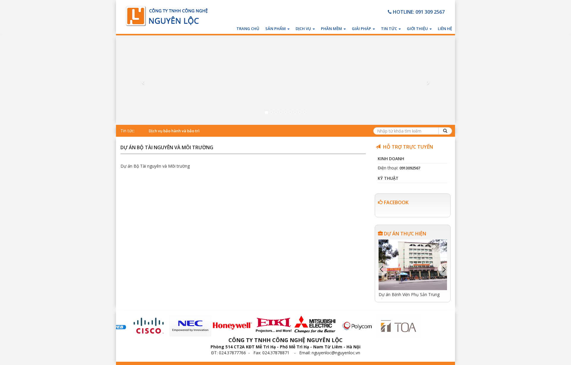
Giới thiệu (418, 28)
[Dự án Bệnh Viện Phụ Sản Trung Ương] (413, 264)
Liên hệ (445, 28)
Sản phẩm (276, 28)
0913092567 (409, 168)
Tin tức (389, 28)
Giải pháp (362, 28)
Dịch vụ (304, 28)
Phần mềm (332, 28)
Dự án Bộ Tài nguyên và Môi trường (166, 148)
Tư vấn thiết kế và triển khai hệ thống (183, 130)
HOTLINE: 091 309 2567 (418, 12)
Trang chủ (247, 28)
